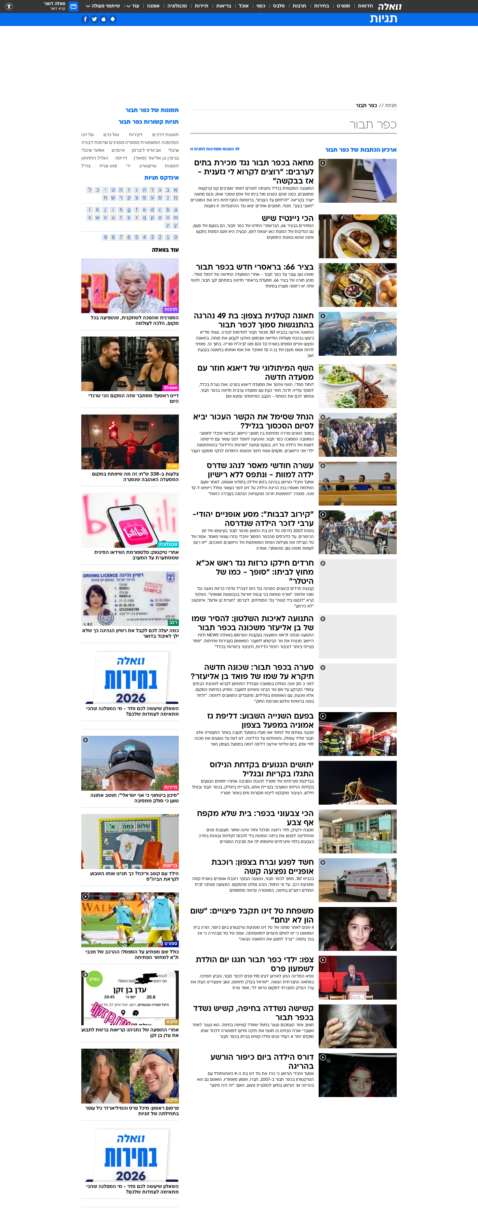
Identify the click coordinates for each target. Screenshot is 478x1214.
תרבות (299, 6)
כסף (261, 6)
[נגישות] (9, 7)
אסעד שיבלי (92, 150)
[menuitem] (361, 6)
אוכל (244, 6)
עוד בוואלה (165, 250)
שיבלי (173, 150)
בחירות (321, 6)
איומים (118, 150)
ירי (128, 165)
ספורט (343, 6)
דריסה (121, 157)
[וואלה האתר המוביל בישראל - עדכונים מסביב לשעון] (390, 6)
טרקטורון (147, 165)
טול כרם (111, 134)
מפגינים (117, 142)
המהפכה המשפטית (159, 142)
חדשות (365, 6)
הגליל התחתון (94, 157)
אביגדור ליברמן (146, 150)
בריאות (223, 6)
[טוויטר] (94, 19)
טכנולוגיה (177, 6)
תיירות (201, 6)
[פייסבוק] (85, 19)
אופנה (153, 6)
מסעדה (132, 142)
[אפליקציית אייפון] (104, 19)
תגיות (391, 106)
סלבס (279, 6)
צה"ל (86, 165)
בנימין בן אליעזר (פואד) (156, 157)
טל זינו (87, 134)
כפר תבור (366, 106)
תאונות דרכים (165, 134)
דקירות (135, 134)
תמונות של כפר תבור (152, 110)
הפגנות (172, 165)
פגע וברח (108, 165)
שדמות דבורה (94, 142)
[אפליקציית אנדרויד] (113, 19)
